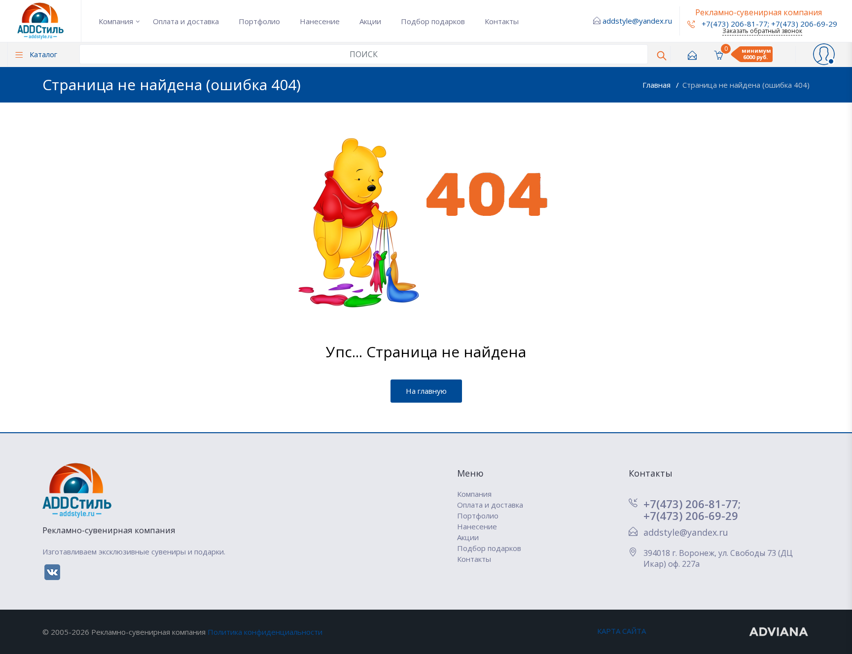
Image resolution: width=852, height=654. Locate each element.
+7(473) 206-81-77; (692, 503)
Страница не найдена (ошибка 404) (746, 85)
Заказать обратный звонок (762, 31)
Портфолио (259, 21)
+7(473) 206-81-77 (734, 24)
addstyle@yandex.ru (637, 21)
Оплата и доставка (186, 21)
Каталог (42, 54)
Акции (370, 21)
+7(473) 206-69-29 (804, 24)
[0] (718, 54)
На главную (426, 391)
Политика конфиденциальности (265, 632)
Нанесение (320, 21)
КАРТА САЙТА (621, 631)
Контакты (502, 21)
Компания (116, 21)
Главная (657, 85)
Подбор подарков (433, 21)
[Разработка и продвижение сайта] (779, 631)
